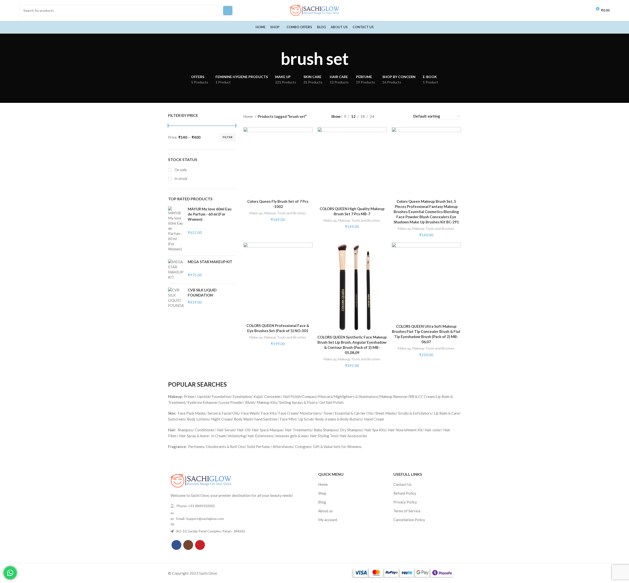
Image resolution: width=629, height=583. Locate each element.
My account (327, 519)
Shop (322, 493)
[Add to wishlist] (309, 146)
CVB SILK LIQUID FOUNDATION (202, 292)
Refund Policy (404, 493)
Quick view (309, 135)
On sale (180, 169)
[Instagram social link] (188, 545)
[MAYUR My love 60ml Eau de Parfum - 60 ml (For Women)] (176, 229)
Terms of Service (406, 511)
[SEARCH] (227, 10)
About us (325, 511)
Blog (322, 502)
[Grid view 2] (385, 116)
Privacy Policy (405, 502)
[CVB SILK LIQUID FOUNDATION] (176, 297)
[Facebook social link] (176, 545)
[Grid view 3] (394, 116)
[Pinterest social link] (200, 545)
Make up (255, 213)
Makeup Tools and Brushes (285, 213)
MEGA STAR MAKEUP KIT (210, 261)
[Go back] (274, 58)
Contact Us (402, 484)
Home (248, 116)
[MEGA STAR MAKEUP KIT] (176, 269)
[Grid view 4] (402, 116)
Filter (227, 137)
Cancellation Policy (409, 519)
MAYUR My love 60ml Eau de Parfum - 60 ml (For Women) (209, 214)
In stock (180, 178)
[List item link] (239, 506)
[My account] (586, 10)
